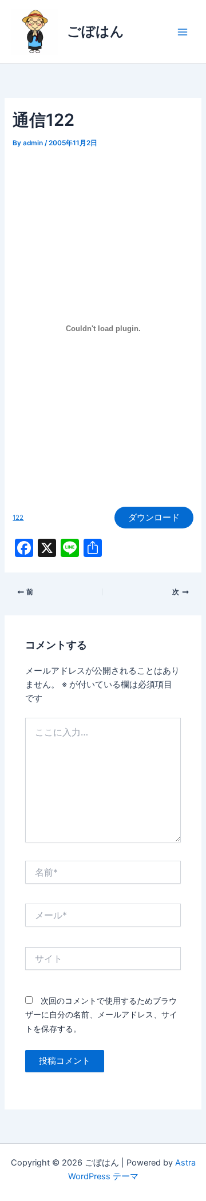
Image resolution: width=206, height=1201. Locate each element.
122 (18, 518)
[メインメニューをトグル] (183, 32)
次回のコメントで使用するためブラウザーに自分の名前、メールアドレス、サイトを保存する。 (101, 1014)
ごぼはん (95, 31)
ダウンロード (154, 517)
